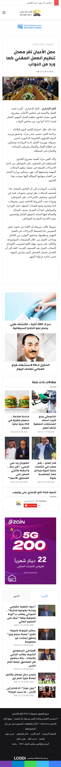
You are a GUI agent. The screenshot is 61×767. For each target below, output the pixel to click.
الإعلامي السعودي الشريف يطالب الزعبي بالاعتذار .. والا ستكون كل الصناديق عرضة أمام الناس (21, 658)
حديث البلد (32, 739)
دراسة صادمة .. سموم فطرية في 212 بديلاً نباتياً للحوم (18, 422)
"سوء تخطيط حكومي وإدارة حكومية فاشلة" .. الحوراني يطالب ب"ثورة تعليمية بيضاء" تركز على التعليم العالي (21, 614)
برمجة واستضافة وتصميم (37, 758)
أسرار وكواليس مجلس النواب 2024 (34, 744)
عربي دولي (9, 734)
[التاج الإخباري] (30, 12)
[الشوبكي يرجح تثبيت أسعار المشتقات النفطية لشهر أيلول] (44, 401)
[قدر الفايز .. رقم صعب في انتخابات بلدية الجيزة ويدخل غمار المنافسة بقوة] (44, 448)
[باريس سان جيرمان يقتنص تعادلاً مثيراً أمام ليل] (46, 678)
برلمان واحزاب (38, 44)
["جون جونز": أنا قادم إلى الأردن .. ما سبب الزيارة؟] (46, 692)
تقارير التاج (21, 739)
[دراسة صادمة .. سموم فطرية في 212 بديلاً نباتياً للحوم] (17, 401)
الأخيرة (44, 596)
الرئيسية (50, 44)
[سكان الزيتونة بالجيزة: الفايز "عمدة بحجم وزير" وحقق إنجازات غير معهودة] (46, 634)
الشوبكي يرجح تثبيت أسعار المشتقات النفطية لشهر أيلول (44, 422)
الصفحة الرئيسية (49, 734)
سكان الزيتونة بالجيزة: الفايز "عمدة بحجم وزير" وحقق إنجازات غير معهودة (21, 636)
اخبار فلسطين (22, 734)
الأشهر (16, 596)
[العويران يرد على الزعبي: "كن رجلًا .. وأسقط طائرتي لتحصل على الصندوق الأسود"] (17, 448)
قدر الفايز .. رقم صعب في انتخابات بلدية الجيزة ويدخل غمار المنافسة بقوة (45, 470)
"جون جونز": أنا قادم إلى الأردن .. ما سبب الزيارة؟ (21, 690)
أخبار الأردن (35, 734)
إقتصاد (41, 739)
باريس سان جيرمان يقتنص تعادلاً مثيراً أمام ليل (21, 676)
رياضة (14, 744)
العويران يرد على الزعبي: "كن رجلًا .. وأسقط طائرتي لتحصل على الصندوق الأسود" (18, 470)
